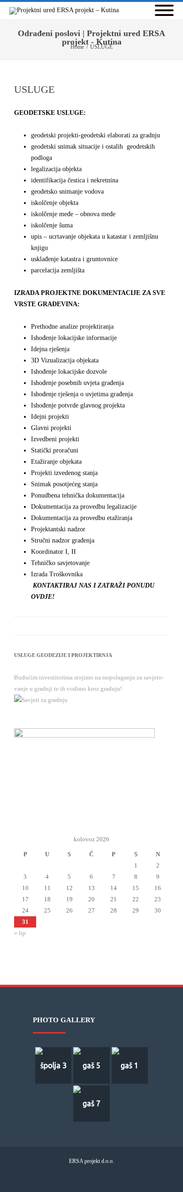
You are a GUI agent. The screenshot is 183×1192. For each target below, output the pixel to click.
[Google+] (103, 626)
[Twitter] (65, 626)
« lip (20, 932)
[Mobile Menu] (164, 11)
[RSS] (140, 626)
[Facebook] (47, 626)
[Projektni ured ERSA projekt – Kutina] (66, 10)
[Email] (159, 626)
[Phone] (68, 1176)
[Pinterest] (84, 626)
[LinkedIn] (122, 626)
